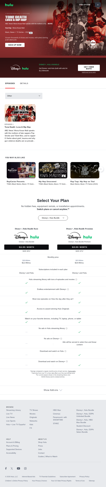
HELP (8, 439)
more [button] (50, 24)
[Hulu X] (14, 468)
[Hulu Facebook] (8, 468)
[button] (10, 82)
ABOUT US (42, 439)
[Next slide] (100, 169)
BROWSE (10, 407)
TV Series (20, 32)
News (12, 32)
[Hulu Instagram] (25, 468)
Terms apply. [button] (72, 371)
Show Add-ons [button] (51, 390)
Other (9, 96)
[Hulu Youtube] (20, 468)
